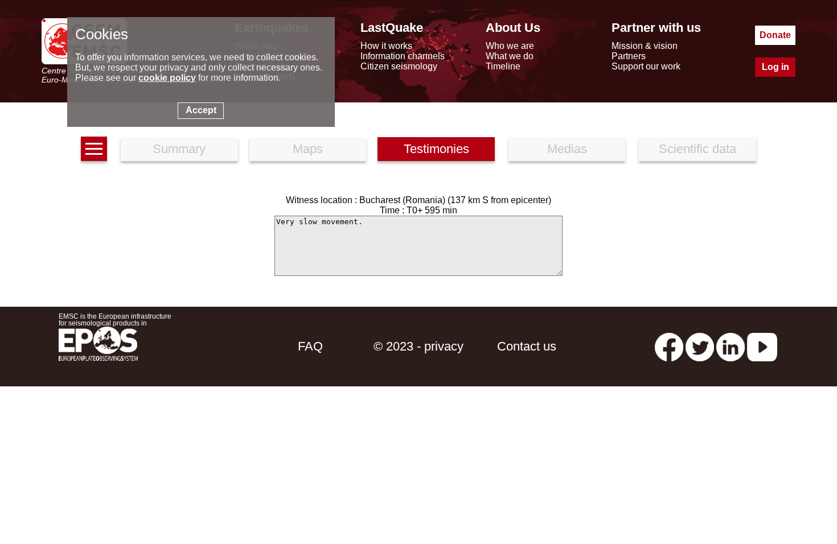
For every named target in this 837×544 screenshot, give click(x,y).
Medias (567, 149)
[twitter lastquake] (700, 346)
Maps (308, 149)
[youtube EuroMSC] (762, 346)
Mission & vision (645, 46)
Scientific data (697, 149)
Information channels (402, 56)
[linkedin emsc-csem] (730, 346)
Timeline (503, 66)
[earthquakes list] (94, 149)
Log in (775, 67)
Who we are (510, 46)
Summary (179, 149)
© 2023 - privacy (418, 346)
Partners (629, 56)
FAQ (310, 346)
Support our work (646, 66)
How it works (386, 46)
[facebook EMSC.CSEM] (669, 346)
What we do (510, 56)
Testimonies (436, 149)
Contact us (526, 346)
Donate (775, 35)
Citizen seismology (398, 66)
